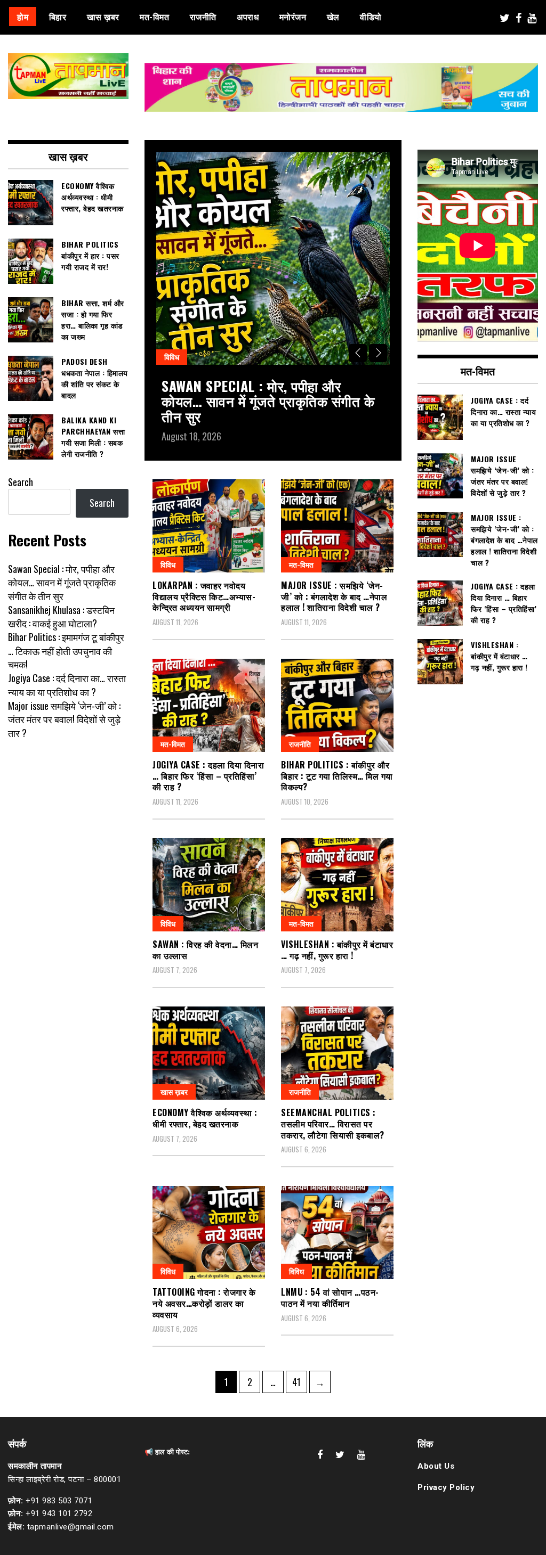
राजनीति (203, 16)
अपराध (248, 16)
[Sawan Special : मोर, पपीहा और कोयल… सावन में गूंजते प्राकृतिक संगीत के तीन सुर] (273, 258)
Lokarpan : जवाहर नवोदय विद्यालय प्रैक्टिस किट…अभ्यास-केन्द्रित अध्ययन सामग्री (203, 596)
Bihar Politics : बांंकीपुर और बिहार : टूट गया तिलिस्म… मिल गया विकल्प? (337, 775)
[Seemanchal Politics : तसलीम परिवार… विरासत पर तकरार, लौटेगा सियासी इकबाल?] (337, 1053)
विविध (171, 356)
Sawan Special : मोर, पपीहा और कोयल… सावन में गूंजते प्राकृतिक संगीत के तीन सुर (268, 401)
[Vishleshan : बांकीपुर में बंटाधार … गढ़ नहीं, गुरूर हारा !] (337, 884)
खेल (333, 16)
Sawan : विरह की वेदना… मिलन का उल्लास (205, 950)
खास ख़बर (103, 16)
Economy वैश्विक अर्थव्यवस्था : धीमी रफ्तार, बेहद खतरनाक (205, 1118)
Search (20, 482)
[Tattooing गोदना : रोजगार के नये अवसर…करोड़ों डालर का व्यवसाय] (208, 1232)
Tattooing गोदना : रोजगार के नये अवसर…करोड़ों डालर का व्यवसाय (203, 1303)
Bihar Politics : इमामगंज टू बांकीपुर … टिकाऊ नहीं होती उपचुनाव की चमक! (66, 650)
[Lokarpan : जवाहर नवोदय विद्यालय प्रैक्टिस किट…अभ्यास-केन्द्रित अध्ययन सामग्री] (208, 525)
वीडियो (371, 16)
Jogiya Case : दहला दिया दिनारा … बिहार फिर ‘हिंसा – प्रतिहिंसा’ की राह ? (208, 775)
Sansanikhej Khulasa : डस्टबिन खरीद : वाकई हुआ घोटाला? (61, 617)
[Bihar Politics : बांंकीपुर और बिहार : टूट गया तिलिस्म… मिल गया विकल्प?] (337, 705)
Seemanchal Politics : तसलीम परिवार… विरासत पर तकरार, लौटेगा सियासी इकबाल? (332, 1123)
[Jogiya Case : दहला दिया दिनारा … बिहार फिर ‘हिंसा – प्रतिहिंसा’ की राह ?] (208, 705)
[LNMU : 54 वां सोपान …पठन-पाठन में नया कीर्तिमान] (337, 1232)
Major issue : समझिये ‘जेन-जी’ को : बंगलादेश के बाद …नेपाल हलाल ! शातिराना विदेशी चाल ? (334, 596)
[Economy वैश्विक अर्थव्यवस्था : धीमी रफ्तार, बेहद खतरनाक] (208, 1053)
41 (299, 1381)
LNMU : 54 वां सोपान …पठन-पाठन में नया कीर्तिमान (330, 1298)
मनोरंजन (293, 16)
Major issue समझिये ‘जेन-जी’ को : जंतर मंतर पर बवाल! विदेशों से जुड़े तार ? (64, 719)
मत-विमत (154, 16)
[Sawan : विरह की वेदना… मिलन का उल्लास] (208, 884)
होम (22, 16)
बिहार (58, 16)
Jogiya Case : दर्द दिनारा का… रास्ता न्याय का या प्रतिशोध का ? (67, 685)
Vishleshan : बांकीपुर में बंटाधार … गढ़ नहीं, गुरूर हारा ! (337, 950)
